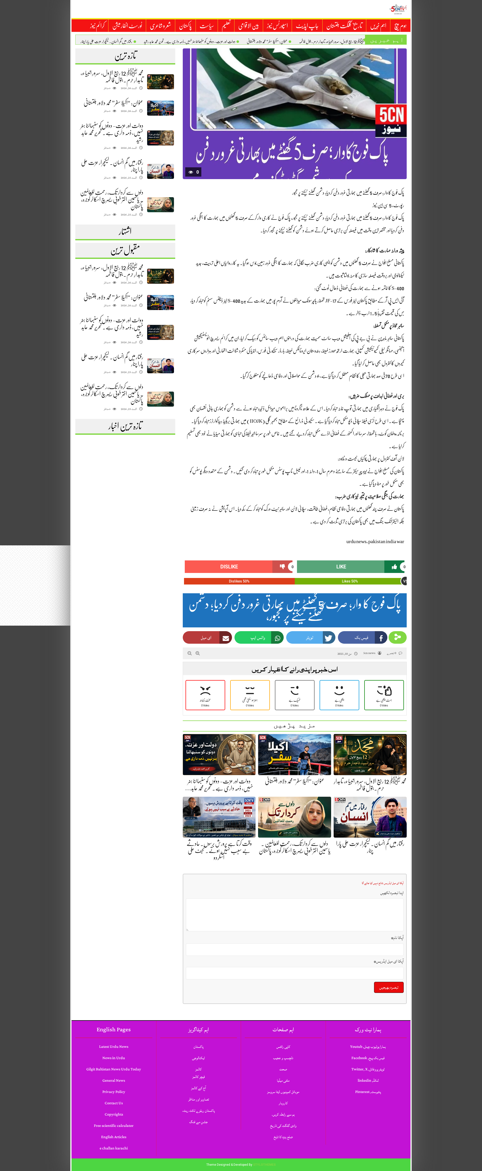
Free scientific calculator (114, 1125)
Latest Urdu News (113, 1046)
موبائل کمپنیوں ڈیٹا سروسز (283, 1091)
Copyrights (114, 1114)
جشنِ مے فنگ (198, 1122)
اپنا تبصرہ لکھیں (392, 893)
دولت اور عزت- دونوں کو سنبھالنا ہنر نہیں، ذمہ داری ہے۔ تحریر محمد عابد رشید (189, 41)
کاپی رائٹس (283, 1046)
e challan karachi (114, 1148)
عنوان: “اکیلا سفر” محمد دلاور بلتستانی (267, 41)
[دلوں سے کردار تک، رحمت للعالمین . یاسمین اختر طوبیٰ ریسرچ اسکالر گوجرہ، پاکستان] (160, 205)
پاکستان (185, 25)
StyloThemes (264, 1164)
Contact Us (114, 1103)
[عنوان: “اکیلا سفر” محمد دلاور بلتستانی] (160, 108)
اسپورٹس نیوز (277, 25)
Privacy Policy (113, 1091)
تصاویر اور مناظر (198, 1099)
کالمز (198, 1069)
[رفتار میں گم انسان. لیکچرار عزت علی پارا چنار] (160, 171)
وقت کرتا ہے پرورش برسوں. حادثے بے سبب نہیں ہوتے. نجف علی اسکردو (219, 850)
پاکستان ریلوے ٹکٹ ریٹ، (198, 1110)
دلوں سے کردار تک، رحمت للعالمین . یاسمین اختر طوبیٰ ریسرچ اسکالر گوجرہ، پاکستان (111, 199)
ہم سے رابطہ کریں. (283, 1114)
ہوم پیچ (400, 25)
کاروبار (283, 1103)
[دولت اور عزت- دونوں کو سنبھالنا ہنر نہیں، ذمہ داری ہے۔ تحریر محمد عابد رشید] (160, 138)
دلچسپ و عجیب (283, 1058)
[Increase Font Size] (198, 653)
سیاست (207, 25)
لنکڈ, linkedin (368, 1080)
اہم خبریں (378, 25)
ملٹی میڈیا (283, 1080)
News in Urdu (113, 1058)
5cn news (369, 653)
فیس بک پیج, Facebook (368, 1058)
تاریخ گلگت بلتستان (344, 25)
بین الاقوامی (248, 25)
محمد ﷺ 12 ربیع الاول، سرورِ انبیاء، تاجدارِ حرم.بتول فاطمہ (334, 41)
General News (113, 1080)
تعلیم (226, 25)
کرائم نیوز (97, 25)
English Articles (113, 1137)
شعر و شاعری (160, 25)
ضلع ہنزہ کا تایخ (283, 1137)
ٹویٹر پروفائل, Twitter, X (368, 1069)
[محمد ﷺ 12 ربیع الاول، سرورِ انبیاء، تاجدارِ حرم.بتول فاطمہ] (160, 82)
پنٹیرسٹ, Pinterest (368, 1091)
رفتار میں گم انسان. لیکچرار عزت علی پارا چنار (106, 41)
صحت (283, 1069)
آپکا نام (397, 938)
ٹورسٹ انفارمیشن (127, 25)
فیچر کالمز (198, 1076)
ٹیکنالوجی (198, 1058)
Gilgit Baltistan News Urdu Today (113, 1069)
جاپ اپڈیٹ (307, 25)
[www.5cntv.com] (398, 9)
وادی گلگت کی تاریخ (283, 1125)
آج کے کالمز (198, 1088)
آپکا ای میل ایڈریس (389, 961)
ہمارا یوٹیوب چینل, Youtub (368, 1046)
